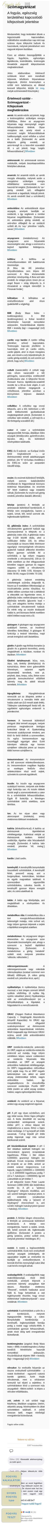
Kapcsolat (28, 1518)
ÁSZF (31, 1521)
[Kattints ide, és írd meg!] (11, 1451)
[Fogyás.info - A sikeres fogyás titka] (11, 7)
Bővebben (30, 151)
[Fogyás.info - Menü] (27, 7)
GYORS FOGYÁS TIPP (11, 1497)
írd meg (40, 88)
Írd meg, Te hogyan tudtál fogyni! (26, 1504)
